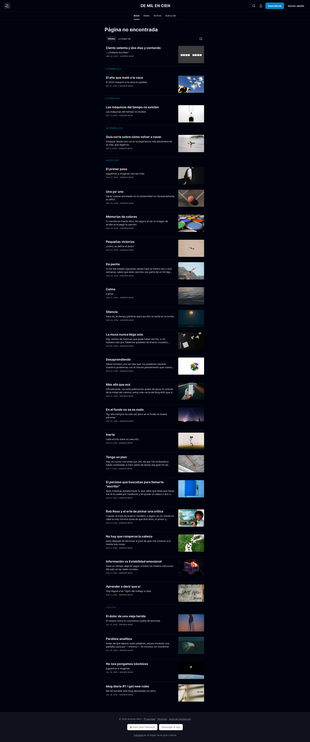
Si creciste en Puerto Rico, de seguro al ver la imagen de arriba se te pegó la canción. (137, 223)
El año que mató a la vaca (124, 77)
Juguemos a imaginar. (118, 668)
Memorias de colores (121, 217)
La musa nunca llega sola (124, 334)
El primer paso (116, 169)
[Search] (254, 6)
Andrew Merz (127, 56)
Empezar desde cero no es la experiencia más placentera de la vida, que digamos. (139, 143)
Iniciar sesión (296, 5)
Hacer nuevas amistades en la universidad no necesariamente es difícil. (140, 198)
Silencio (112, 312)
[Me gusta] (108, 60)
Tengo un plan (116, 457)
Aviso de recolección (180, 719)
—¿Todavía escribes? (117, 52)
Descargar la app (171, 727)
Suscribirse (274, 5)
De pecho (113, 264)
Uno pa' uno (115, 192)
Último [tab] (111, 38)
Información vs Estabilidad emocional (134, 561)
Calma (110, 289)
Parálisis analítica (119, 639)
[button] (137, 16)
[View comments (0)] (129, 60)
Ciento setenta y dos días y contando (133, 48)
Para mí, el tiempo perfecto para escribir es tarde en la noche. (140, 316)
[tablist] (119, 39)
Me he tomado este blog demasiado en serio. (131, 690)
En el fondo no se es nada (125, 409)
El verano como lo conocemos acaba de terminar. (133, 620)
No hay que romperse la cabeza (129, 536)
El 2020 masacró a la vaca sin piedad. (126, 82)
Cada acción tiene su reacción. (122, 439)
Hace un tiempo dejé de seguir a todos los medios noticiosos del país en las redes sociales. (139, 567)
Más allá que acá (118, 384)
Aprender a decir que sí (123, 586)
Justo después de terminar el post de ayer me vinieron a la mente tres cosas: (138, 542)
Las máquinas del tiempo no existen (132, 107)
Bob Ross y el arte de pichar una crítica (134, 511)
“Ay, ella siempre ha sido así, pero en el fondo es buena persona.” (136, 415)
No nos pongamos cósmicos (127, 664)
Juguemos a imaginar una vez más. (125, 173)
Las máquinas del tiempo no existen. (126, 111)
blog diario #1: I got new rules (127, 686)
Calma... (110, 293)
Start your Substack (144, 727)
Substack (138, 735)
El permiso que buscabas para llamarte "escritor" (135, 484)
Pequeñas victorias (120, 242)
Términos (162, 719)
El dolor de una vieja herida (126, 616)
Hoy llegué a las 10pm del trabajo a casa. (128, 591)
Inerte (110, 435)
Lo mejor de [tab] (124, 38)
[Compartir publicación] (261, 6)
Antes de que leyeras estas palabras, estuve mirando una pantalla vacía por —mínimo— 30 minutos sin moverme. (137, 645)
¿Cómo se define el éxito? (120, 246)
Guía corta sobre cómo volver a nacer (133, 137)
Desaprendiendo (118, 359)
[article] (155, 54)
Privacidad (149, 719)
